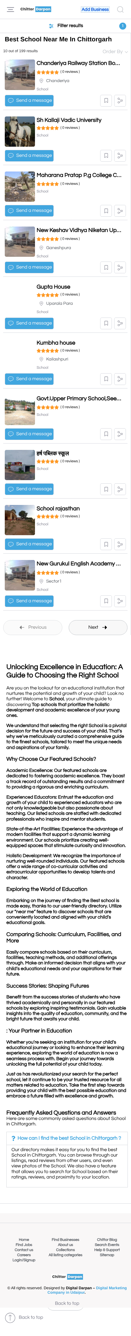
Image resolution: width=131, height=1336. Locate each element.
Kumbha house (56, 343)
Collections (65, 1250)
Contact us (24, 1250)
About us (65, 1245)
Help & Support (107, 1250)
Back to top (67, 1303)
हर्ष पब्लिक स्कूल (53, 454)
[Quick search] (120, 9)
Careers (24, 1255)
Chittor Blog (107, 1240)
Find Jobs (24, 1245)
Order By (113, 51)
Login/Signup (24, 1260)
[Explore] (10, 9)
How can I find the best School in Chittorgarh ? (69, 1138)
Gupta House (53, 287)
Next (93, 627)
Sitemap (107, 1255)
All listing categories (65, 1255)
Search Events (107, 1245)
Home (24, 1240)
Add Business (95, 9)
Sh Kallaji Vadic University (69, 120)
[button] (106, 101)
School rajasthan (58, 509)
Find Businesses (65, 1240)
